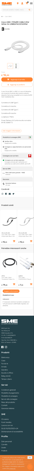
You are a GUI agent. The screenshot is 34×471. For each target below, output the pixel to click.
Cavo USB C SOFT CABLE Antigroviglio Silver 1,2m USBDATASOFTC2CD (25, 235)
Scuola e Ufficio (7, 373)
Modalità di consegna (9, 396)
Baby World (5, 376)
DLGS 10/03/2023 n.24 (9, 428)
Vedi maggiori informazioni (11, 131)
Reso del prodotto (8, 402)
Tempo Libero (6, 379)
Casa (3, 361)
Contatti (4, 405)
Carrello (4, 444)
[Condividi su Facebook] (6, 194)
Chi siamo (5, 419)
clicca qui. (13, 468)
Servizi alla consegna (9, 399)
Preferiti (4, 451)
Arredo (4, 367)
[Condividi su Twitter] (14, 194)
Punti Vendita (6, 422)
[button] (14, 241)
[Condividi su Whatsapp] (3, 194)
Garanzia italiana (7, 408)
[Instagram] (6, 347)
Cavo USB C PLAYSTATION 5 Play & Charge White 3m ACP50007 (25, 278)
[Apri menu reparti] (31, 3)
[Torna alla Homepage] (2, 16)
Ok (30, 457)
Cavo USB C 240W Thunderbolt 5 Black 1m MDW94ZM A (8, 278)
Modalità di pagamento (10, 393)
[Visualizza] (10, 66)
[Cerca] (29, 9)
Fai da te (4, 364)
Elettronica (5, 357)
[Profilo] (22, 3)
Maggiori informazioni (11, 291)
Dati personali (6, 441)
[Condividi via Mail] (10, 194)
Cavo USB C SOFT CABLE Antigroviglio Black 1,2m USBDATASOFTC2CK (8, 235)
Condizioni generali (8, 390)
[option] (8, 227)
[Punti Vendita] (17, 3)
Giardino (4, 370)
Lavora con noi (7, 425)
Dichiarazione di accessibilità (12, 432)
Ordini (3, 448)
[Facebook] (2, 347)
